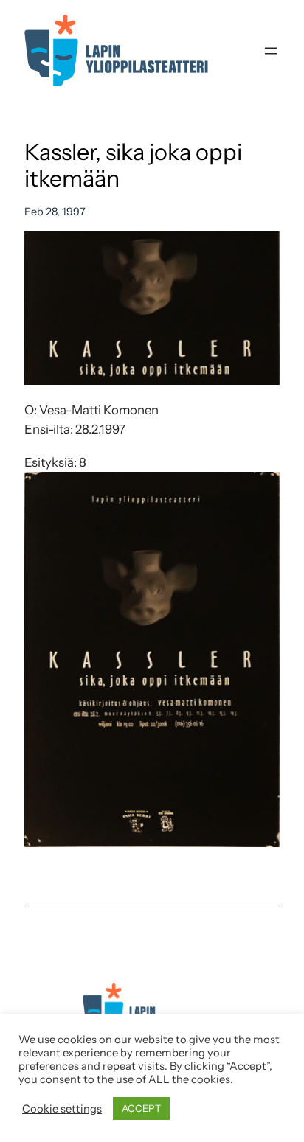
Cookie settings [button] (62, 1108)
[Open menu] (271, 51)
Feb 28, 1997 (55, 211)
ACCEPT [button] (141, 1108)
